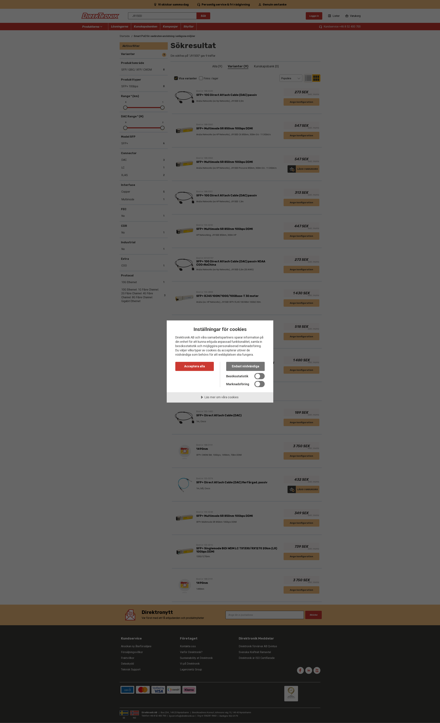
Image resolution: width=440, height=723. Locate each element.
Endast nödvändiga (245, 366)
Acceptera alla (194, 366)
